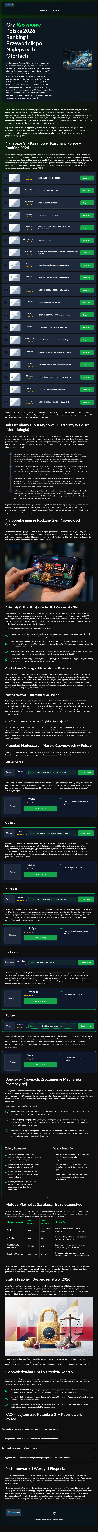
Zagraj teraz (87, 178)
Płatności (54, 10)
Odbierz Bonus (86, 772)
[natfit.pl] (9, 5)
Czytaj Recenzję (40, 808)
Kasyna (42, 10)
